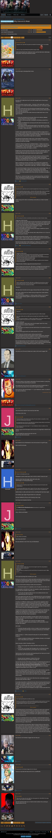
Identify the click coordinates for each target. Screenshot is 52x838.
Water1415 (7, 59)
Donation (9, 14)
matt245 (8, 755)
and (22, 181)
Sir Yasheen (7, 203)
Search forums (8, 16)
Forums (3, 14)
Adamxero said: (19, 505)
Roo (8, 813)
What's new (15, 14)
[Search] (50, 15)
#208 (50, 307)
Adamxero (7, 460)
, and (24, 245)
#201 (50, 39)
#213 (50, 469)
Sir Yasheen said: (19, 216)
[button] (12, 15)
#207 (50, 277)
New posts (3, 16)
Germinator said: (19, 482)
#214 (50, 502)
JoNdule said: (18, 534)
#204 (50, 184)
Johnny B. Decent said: (20, 472)
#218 (50, 735)
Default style (4, 831)
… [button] (6, 37)
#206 (50, 248)
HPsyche (8, 117)
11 (11, 37)
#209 (50, 349)
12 (13, 37)
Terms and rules (38, 831)
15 (19, 37)
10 (9, 37)
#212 (50, 440)
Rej (7, 368)
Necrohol (7, 398)
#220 (50, 793)
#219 (50, 764)
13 (15, 37)
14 (17, 37)
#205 (50, 213)
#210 (50, 379)
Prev (2, 37)
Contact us (32, 831)
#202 (50, 69)
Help (48, 831)
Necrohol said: (19, 417)
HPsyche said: (19, 186)
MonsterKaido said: (20, 42)
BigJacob (3, 23)
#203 (50, 98)
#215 (50, 532)
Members (23, 14)
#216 (50, 561)
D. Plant (8, 88)
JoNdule (8, 428)
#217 (50, 694)
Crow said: (18, 796)
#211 (50, 408)
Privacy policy (44, 831)
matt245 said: (18, 767)
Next (22, 37)
